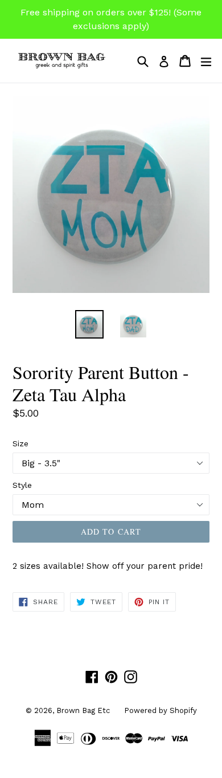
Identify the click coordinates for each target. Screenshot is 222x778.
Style (22, 485)
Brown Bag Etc (83, 710)
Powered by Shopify (160, 710)
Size (20, 443)
